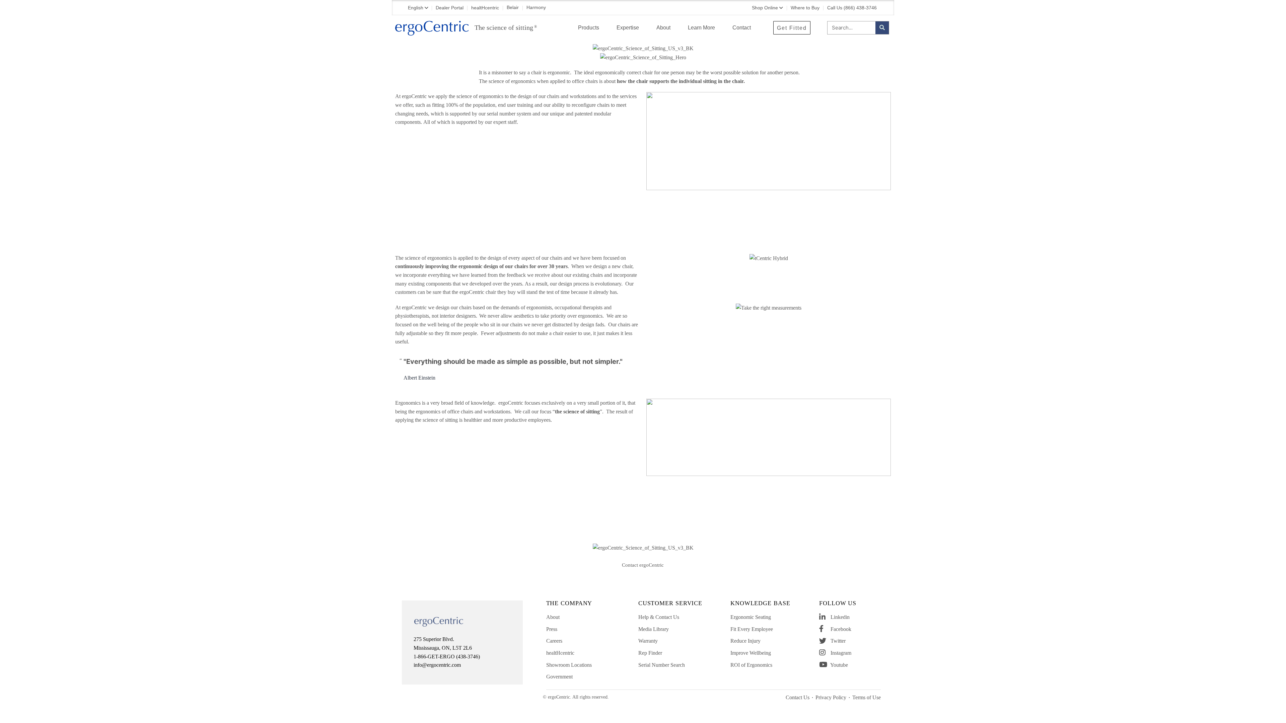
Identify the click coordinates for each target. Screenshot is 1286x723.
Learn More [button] (701, 27)
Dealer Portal (449, 7)
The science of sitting (506, 27)
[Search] (882, 27)
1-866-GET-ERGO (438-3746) (447, 656)
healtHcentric (485, 7)
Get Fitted (792, 28)
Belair (513, 7)
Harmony (536, 7)
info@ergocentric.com (437, 665)
